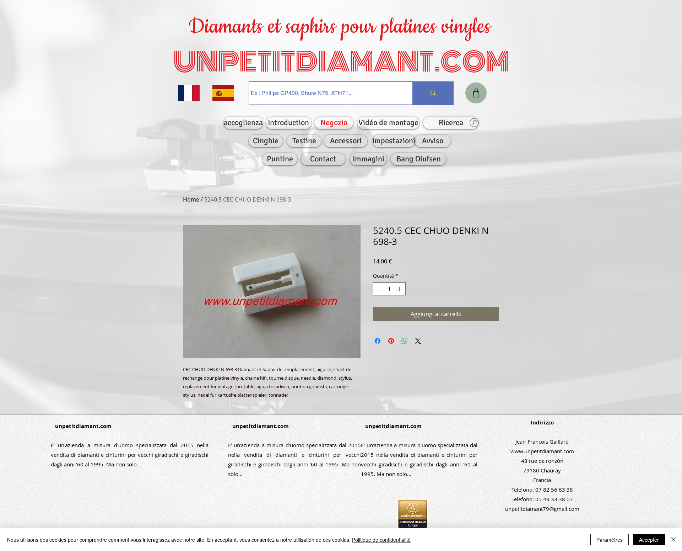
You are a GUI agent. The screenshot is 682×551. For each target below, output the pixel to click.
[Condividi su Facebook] (377, 341)
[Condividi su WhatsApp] (404, 341)
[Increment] (400, 289)
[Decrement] (378, 289)
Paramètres (609, 539)
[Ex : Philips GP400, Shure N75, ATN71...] (432, 93)
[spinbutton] (389, 289)
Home (191, 199)
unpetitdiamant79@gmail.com (542, 508)
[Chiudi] (673, 539)
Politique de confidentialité (381, 539)
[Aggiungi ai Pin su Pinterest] (391, 341)
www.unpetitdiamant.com (542, 451)
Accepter (649, 539)
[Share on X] (418, 341)
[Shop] (476, 92)
